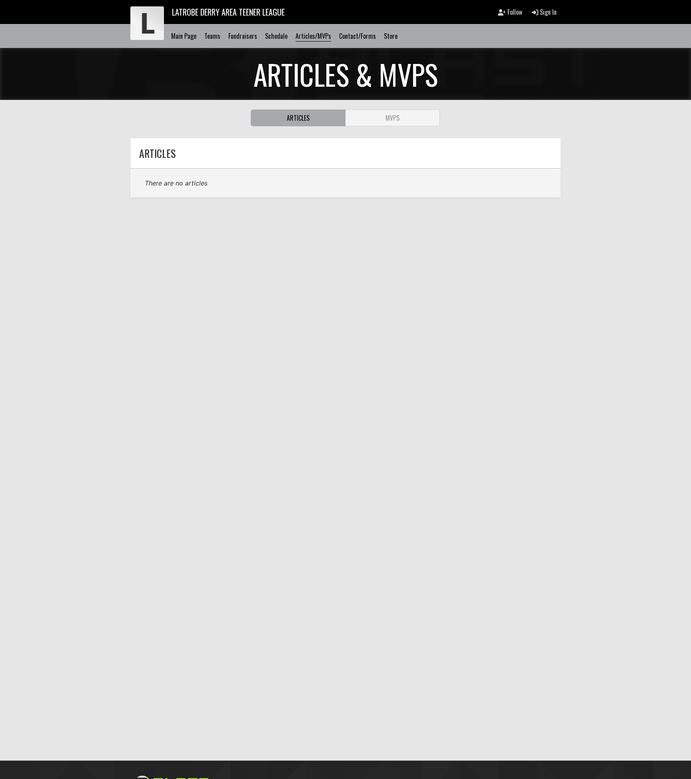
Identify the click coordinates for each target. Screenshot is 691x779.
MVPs (392, 118)
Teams (212, 36)
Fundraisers (242, 36)
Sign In (547, 12)
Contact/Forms (357, 36)
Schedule (276, 36)
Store (390, 36)
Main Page (183, 36)
